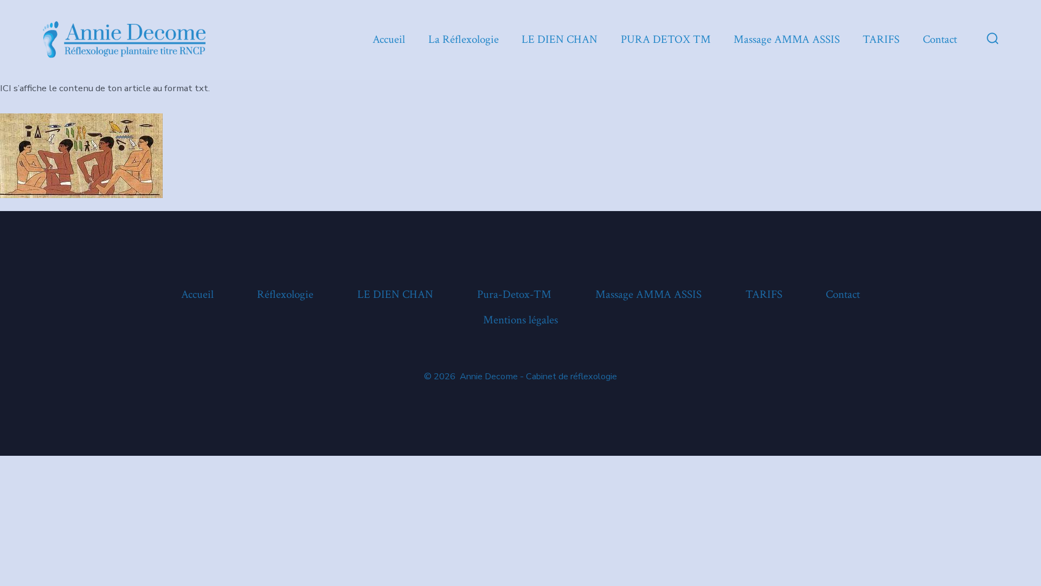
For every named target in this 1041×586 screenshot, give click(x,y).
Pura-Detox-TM (514, 294)
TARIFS (881, 39)
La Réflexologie (463, 39)
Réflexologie (285, 294)
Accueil (388, 39)
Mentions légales (520, 320)
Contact (940, 39)
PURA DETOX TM (666, 39)
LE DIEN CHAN (559, 39)
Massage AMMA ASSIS (787, 39)
